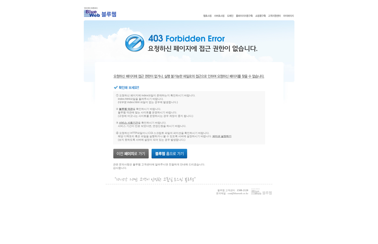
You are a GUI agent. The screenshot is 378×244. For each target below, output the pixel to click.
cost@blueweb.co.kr (238, 193)
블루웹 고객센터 (142, 164)
